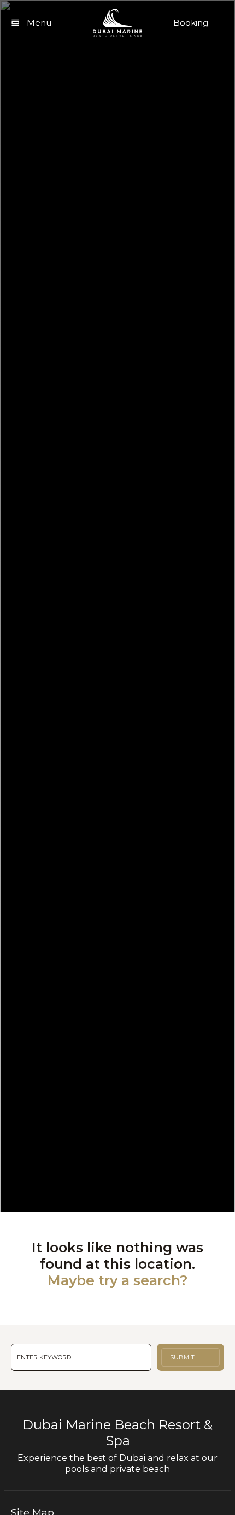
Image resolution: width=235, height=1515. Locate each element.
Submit (182, 1357)
